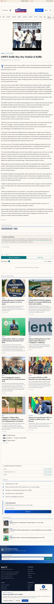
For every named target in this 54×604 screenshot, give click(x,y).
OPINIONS (30, 16)
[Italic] (4, 255)
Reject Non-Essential (8, 600)
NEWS (4, 16)
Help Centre (30, 571)
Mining (3, 53)
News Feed (30, 585)
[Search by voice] (10, 10)
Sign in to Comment (14, 257)
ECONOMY (14, 16)
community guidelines (39, 240)
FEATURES (25, 16)
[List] (9, 255)
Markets (29, 587)
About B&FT (30, 569)
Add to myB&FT (10, 53)
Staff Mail (30, 577)
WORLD (40, 16)
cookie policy (33, 597)
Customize (18, 600)
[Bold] (2, 255)
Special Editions (49, 17)
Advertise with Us (31, 573)
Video (29, 589)
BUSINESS (8, 16)
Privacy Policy (4, 587)
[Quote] (7, 255)
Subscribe (39, 10)
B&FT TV (45, 17)
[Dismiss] (51, 501)
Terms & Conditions (5, 585)
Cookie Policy (4, 589)
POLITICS (36, 16)
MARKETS (19, 16)
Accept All (25, 600)
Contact (29, 575)
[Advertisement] (28, 453)
